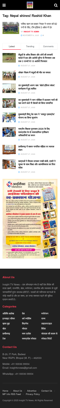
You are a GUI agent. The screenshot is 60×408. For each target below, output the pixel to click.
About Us (17, 390)
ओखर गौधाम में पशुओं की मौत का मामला (34, 72)
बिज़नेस (25, 323)
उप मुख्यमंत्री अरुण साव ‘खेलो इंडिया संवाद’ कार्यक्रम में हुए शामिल (36, 86)
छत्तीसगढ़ (6, 333)
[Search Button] (56, 5)
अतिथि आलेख (8, 313)
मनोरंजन (44, 313)
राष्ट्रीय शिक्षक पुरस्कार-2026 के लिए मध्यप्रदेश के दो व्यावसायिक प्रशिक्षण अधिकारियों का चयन (34, 132)
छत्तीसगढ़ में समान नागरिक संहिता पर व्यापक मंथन (36, 148)
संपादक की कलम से (49, 333)
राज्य (43, 318)
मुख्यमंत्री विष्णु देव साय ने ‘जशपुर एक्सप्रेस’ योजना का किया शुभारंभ (36, 115)
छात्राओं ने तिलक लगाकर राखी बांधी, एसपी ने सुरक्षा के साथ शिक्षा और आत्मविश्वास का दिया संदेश (37, 164)
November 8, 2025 (30, 35)
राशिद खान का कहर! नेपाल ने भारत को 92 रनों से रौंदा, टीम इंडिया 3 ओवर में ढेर (39, 25)
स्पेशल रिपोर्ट (46, 338)
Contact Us (46, 390)
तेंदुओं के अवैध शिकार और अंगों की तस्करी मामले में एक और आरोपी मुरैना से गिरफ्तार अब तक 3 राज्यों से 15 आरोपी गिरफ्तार (36, 58)
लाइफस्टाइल (46, 323)
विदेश (43, 328)
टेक (4, 338)
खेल (4, 328)
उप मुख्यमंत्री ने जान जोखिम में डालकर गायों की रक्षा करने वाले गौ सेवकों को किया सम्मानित (38, 101)
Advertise (31, 390)
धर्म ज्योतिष (26, 318)
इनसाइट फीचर (8, 318)
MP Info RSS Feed (11, 394)
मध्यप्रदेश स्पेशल (29, 338)
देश (23, 313)
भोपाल (24, 328)
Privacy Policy (33, 394)
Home (5, 390)
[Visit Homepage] (30, 5)
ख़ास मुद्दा (6, 323)
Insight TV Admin (31, 31)
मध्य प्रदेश (26, 333)
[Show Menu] (4, 5)
